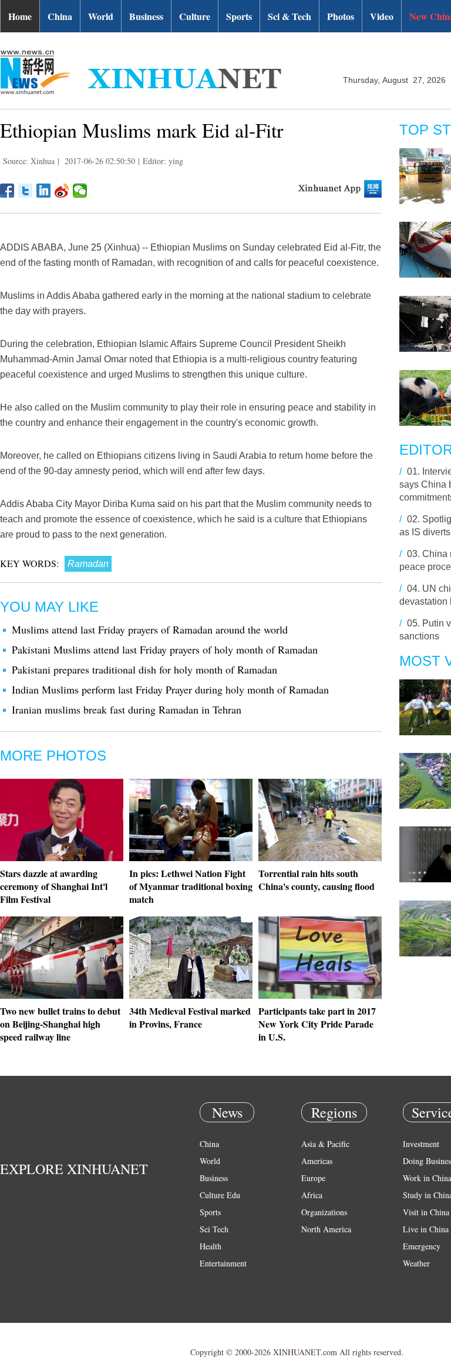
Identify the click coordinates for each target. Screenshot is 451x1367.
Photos (340, 16)
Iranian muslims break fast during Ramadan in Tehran (126, 709)
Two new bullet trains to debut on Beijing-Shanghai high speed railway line (60, 1023)
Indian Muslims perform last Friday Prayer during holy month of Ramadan (170, 689)
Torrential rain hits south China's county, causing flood (316, 879)
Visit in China (426, 1212)
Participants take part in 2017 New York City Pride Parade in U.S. (317, 1023)
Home (20, 16)
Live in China (426, 1229)
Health (210, 1246)
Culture (194, 16)
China (60, 16)
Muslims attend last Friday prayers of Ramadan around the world (150, 629)
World (100, 16)
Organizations (324, 1212)
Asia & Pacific (325, 1143)
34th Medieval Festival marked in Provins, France (190, 1017)
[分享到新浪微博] (62, 191)
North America (326, 1229)
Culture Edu (220, 1195)
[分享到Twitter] (25, 191)
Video (381, 16)
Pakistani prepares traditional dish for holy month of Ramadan (144, 669)
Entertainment (223, 1263)
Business (146, 16)
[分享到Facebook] (7, 191)
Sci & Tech (289, 16)
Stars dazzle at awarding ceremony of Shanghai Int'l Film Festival (53, 886)
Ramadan (88, 564)
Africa (311, 1195)
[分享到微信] (80, 191)
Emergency (421, 1246)
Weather (416, 1263)
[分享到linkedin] (43, 191)
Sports (239, 16)
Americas (316, 1160)
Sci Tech (214, 1229)
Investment (421, 1143)
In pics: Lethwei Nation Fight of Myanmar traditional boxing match (191, 886)
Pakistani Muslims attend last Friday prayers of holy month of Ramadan (165, 649)
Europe (313, 1177)
